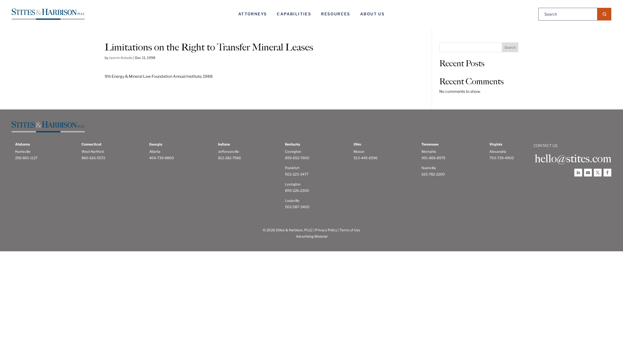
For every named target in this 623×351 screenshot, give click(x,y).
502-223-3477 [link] (296, 174)
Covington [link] (293, 151)
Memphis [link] (428, 151)
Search (510, 47)
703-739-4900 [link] (501, 158)
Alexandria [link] (497, 151)
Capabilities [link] (294, 14)
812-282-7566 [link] (229, 158)
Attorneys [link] (252, 14)
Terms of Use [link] (349, 230)
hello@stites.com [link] (573, 158)
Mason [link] (359, 151)
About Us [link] (372, 14)
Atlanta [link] (154, 151)
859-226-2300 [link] (297, 190)
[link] (48, 14)
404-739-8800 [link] (161, 158)
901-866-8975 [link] (433, 158)
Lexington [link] (293, 184)
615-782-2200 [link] (433, 174)
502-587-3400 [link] (297, 207)
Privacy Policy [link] (326, 230)
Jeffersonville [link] (228, 151)
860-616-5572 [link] (93, 158)
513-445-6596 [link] (365, 158)
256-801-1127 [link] (26, 158)
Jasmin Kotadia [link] (121, 58)
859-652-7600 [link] (297, 158)
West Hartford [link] (93, 151)
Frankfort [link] (292, 168)
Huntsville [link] (22, 151)
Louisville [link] (292, 200)
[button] (604, 14)
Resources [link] (335, 14)
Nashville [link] (428, 168)
